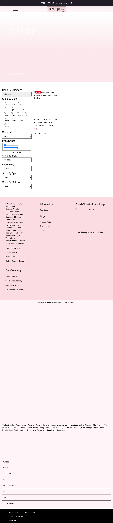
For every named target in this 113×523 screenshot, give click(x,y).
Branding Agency (12, 285)
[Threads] (94, 243)
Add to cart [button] (40, 133)
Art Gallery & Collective (14, 290)
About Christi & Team (13, 276)
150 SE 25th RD (12, 252)
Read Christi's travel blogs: (91, 204)
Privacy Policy (46, 222)
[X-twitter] (94, 238)
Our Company (13, 270)
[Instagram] (80, 238)
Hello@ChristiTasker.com (15, 261)
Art (4, 480)
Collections (8, 503)
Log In (42, 230)
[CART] (99, 9)
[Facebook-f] (87, 238)
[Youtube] (101, 238)
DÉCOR (5, 468)
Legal (43, 216)
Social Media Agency (13, 281)
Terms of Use (45, 226)
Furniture (7, 474)
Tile (4, 497)
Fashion (6, 462)
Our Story (44, 210)
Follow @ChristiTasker (91, 232)
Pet (4, 492)
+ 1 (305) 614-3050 (13, 248)
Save (39, 92)
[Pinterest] (87, 243)
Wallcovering (9, 486)
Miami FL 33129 (12, 257)
